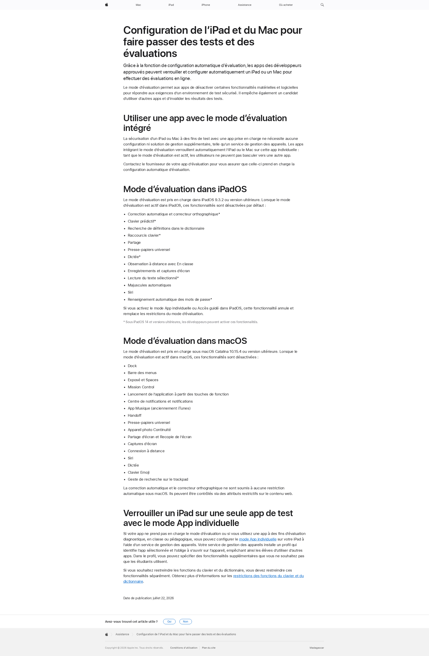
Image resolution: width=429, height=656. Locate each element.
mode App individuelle (257, 539)
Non (185, 621)
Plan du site (208, 647)
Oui (169, 621)
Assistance (122, 634)
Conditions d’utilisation (183, 647)
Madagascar (317, 647)
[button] (322, 5)
